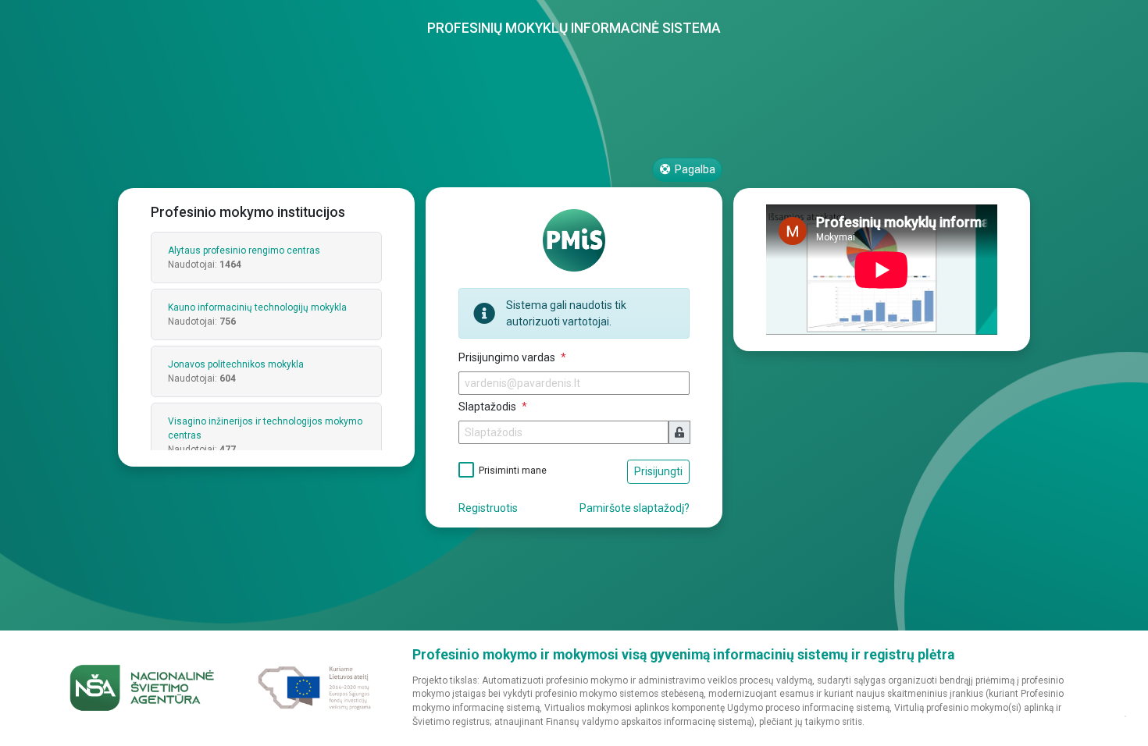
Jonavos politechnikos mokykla (236, 364)
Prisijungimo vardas (508, 357)
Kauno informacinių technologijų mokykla (257, 307)
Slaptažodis (488, 406)
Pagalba (693, 169)
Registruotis (488, 508)
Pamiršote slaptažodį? (634, 508)
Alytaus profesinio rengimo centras (244, 250)
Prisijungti (658, 471)
